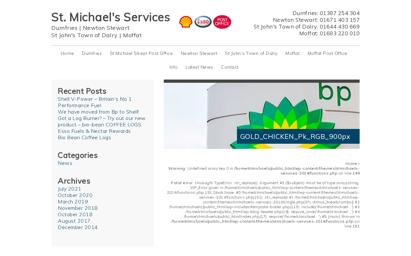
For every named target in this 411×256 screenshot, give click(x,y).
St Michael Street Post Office (141, 53)
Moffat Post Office (327, 53)
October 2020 (75, 195)
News (65, 163)
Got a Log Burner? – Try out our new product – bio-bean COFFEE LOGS (102, 121)
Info (174, 67)
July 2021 (70, 188)
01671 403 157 (340, 19)
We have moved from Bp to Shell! (98, 111)
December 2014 (78, 227)
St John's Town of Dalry (84, 35)
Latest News (199, 67)
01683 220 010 (340, 33)
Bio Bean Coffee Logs (84, 137)
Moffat (132, 35)
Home (67, 53)
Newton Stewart (106, 27)
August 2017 (74, 221)
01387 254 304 (340, 13)
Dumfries (64, 27)
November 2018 (78, 208)
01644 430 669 (340, 26)
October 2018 (75, 214)
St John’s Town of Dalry (251, 53)
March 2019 (73, 201)
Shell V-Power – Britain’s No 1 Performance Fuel (95, 102)
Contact (230, 67)
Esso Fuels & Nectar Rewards (94, 131)
